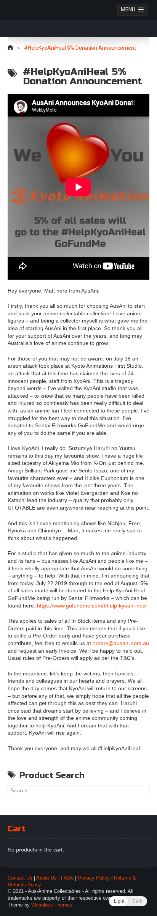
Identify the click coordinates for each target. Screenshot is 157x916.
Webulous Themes (51, 905)
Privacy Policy (94, 878)
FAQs (67, 878)
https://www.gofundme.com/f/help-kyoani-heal (92, 606)
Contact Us (20, 878)
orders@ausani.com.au (121, 643)
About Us (46, 878)
